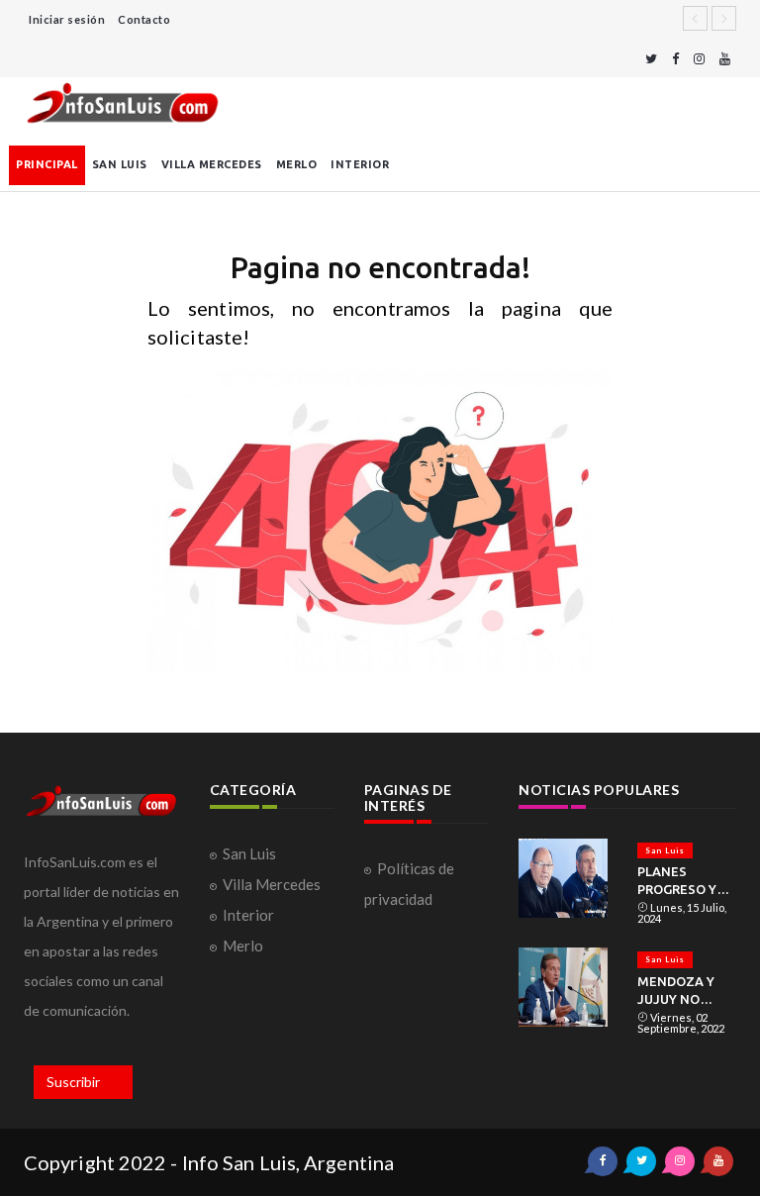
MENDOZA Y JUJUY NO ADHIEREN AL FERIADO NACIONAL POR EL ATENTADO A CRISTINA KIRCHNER (684, 991)
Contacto (144, 19)
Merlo (297, 164)
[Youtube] (724, 59)
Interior (360, 164)
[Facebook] (675, 59)
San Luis (119, 164)
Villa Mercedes (211, 164)
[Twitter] (651, 59)
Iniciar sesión (67, 19)
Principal (47, 164)
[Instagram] (699, 59)
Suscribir (73, 1081)
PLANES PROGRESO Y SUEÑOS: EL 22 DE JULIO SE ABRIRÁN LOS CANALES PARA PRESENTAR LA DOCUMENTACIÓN (686, 881)
